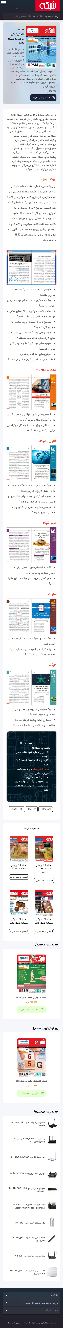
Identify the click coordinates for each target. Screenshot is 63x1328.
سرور (13, 1322)
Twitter (32, 809)
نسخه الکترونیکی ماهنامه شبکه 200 (19, 867)
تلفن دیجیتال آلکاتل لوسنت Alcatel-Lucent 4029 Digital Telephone (28, 1206)
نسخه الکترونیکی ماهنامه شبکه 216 (44, 921)
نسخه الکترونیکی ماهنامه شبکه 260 (16, 36)
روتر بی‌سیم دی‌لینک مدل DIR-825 (29, 1256)
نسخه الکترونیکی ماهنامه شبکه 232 (19, 921)
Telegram (45, 809)
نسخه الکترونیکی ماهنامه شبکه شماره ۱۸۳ (44, 868)
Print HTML (17, 809)
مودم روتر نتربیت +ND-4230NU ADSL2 (27, 1157)
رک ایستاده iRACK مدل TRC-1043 (29, 1223)
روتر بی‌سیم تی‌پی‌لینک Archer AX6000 (27, 1173)
